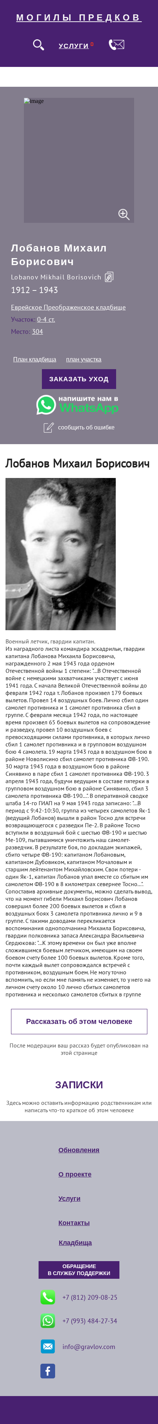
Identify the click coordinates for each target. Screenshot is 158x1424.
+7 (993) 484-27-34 (89, 1321)
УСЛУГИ (74, 46)
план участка (83, 359)
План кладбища (34, 359)
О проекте (74, 1174)
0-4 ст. (46, 319)
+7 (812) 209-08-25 (90, 1297)
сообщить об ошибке (86, 427)
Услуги (69, 1198)
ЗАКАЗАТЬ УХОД (79, 379)
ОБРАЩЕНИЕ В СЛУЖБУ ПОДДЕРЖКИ (79, 1270)
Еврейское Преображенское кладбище (68, 307)
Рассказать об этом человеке (79, 1022)
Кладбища (75, 1242)
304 (37, 331)
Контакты (74, 1222)
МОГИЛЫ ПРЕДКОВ (79, 18)
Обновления (79, 1150)
